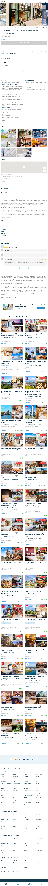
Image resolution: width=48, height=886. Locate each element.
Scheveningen (27, 807)
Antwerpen (3, 817)
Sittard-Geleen (39, 774)
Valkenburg (38, 786)
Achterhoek (3, 772)
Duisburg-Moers (15, 838)
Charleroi (3, 828)
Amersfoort (3, 779)
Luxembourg (26, 819)
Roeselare (38, 817)
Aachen (2, 838)
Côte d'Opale (3, 867)
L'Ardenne (14, 831)
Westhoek (38, 831)
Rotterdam (26, 804)
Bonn (2, 848)
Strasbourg (38, 862)
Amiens (2, 860)
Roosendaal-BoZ (27, 802)
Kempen (14, 826)
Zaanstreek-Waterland (40, 800)
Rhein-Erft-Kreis (39, 850)
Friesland (14, 793)
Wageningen (38, 793)
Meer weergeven (24, 268)
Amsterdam (3, 781)
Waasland (38, 826)
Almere (2, 776)
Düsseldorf (14, 843)
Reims (25, 867)
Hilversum (26, 772)
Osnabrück (38, 845)
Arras (2, 862)
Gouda (13, 795)
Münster (37, 841)
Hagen (13, 850)
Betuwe (2, 793)
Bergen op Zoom (4, 790)
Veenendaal (38, 788)
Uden (37, 781)
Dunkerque (14, 860)
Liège (25, 817)
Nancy (25, 862)
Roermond (26, 800)
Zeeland (37, 802)
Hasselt (14, 824)
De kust (2, 831)
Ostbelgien (38, 814)
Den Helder (14, 772)
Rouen (37, 860)
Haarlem (14, 802)
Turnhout (37, 821)
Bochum (2, 845)
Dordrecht (14, 779)
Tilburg (37, 776)
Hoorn (25, 774)
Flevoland (14, 790)
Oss (25, 793)
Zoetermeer (38, 804)
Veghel (37, 790)
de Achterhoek (4, 797)
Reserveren (41, 308)
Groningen (14, 800)
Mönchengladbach (39, 838)
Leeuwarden (26, 776)
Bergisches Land (4, 841)
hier (4, 84)
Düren (13, 841)
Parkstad (26, 797)
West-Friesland (39, 797)
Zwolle (37, 807)
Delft (2, 802)
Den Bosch (3, 804)
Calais (2, 865)
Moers (25, 848)
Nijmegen (26, 786)
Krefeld (25, 841)
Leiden (25, 779)
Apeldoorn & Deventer (6, 783)
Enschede (14, 788)
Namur (25, 826)
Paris (25, 865)
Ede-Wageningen (16, 783)
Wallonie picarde (39, 828)
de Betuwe (3, 800)
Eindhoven (14, 786)
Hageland (14, 819)
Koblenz (25, 838)
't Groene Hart (15, 797)
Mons (25, 824)
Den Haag (3, 807)
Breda (2, 795)
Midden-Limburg (27, 783)
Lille (13, 867)
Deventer (14, 774)
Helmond (14, 807)
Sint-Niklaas (38, 819)
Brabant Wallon (4, 819)
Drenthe (14, 781)
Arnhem (2, 786)
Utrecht (37, 783)
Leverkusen (26, 845)
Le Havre (14, 865)
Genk (13, 814)
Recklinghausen (39, 848)
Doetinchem (15, 776)
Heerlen (14, 804)
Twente (37, 779)
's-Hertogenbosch (39, 772)
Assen (2, 788)
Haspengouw (15, 821)
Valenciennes (38, 865)
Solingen (3, 852)
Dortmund (3, 850)
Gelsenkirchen (15, 848)
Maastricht (26, 781)
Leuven (25, 814)
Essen (13, 845)
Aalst (2, 814)
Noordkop (26, 788)
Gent (13, 817)
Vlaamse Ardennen (40, 824)
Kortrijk (14, 828)
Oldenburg (38, 843)
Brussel (2, 824)
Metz (25, 860)
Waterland (38, 795)
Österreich (3, 875)
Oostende (26, 831)
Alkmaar (3, 774)
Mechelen (26, 821)
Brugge (2, 821)
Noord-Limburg (27, 790)
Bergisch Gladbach (5, 843)
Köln (25, 843)
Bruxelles (3, 826)
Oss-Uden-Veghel (28, 795)
